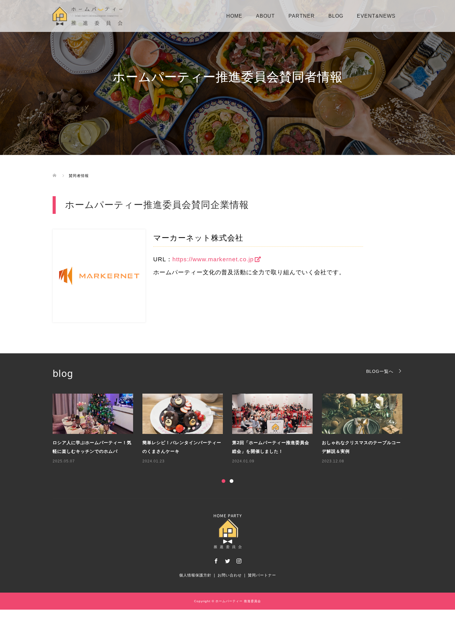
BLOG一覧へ (379, 371)
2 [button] (231, 481)
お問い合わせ (230, 575)
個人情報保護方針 (195, 575)
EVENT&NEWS (376, 16)
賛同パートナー (262, 575)
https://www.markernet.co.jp (213, 259)
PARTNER (301, 16)
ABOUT (265, 16)
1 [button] (223, 481)
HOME (234, 16)
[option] (232, 429)
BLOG (335, 16)
